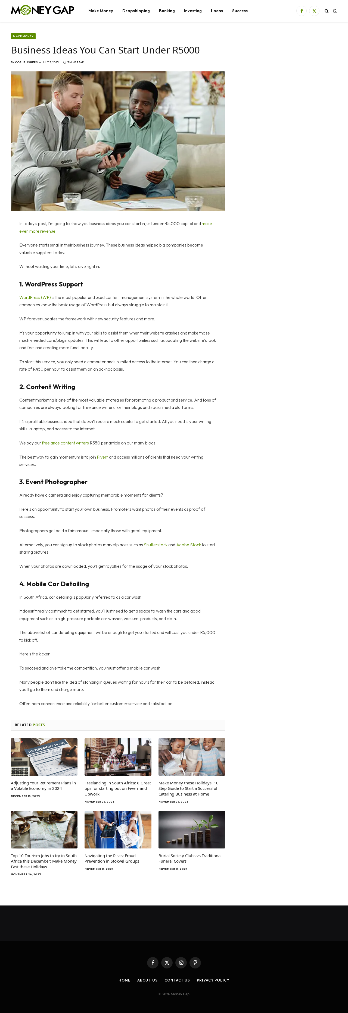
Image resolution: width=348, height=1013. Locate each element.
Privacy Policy (213, 980)
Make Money (100, 10)
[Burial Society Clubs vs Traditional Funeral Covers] (192, 829)
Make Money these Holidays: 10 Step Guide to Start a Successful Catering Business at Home (189, 788)
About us (147, 980)
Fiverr (102, 457)
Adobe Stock (188, 544)
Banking (167, 10)
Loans (217, 10)
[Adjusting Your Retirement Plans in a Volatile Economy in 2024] (44, 757)
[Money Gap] (42, 11)
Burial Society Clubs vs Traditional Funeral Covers (190, 858)
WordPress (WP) (35, 297)
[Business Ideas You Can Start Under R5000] (118, 141)
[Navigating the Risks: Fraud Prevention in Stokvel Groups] (118, 829)
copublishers (26, 62)
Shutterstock (155, 544)
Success (240, 10)
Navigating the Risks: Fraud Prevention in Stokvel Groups (112, 858)
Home (124, 980)
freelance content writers (65, 443)
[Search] (327, 11)
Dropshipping (136, 10)
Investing (193, 10)
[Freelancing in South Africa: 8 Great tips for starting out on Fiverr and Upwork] (118, 757)
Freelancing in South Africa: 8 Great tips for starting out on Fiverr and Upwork (118, 788)
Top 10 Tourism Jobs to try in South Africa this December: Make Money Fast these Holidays (44, 861)
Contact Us (177, 980)
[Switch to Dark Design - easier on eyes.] (334, 11)
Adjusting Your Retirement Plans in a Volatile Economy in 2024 (43, 785)
